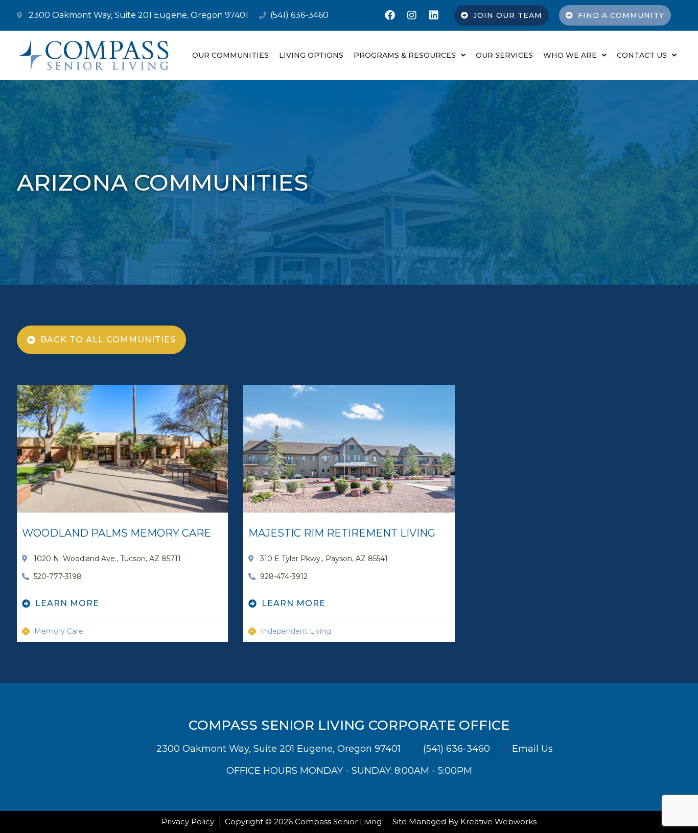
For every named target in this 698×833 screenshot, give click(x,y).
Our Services (504, 55)
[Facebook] (390, 15)
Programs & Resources (405, 55)
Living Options (311, 55)
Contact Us (642, 55)
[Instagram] (412, 15)
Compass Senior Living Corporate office (349, 725)
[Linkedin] (434, 15)
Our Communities (230, 55)
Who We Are (570, 55)
